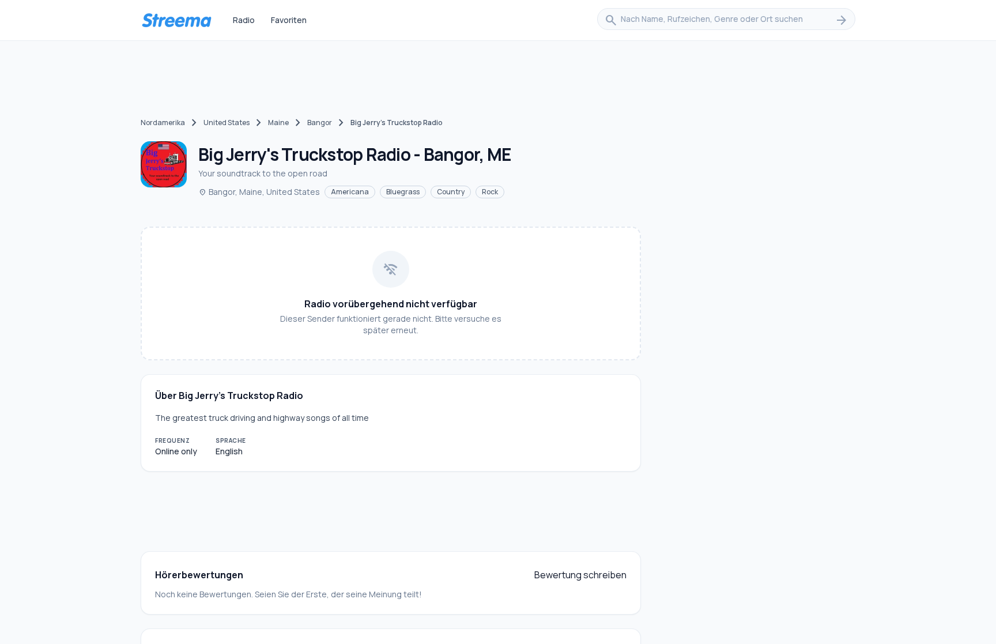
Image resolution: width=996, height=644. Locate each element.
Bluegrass (403, 192)
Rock (490, 192)
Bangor (319, 122)
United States (226, 122)
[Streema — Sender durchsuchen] (176, 20)
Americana (350, 192)
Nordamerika (163, 122)
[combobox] (726, 20)
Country (451, 192)
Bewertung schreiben (580, 574)
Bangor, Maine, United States (259, 191)
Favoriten (289, 19)
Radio (244, 19)
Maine (278, 122)
